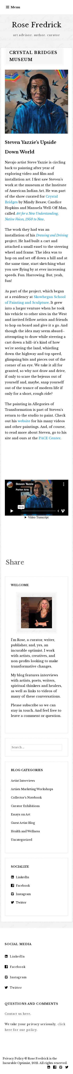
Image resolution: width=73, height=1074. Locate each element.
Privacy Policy (13, 1058)
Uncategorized (21, 840)
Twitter (21, 902)
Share (15, 562)
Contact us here (17, 1014)
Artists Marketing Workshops (32, 789)
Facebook (23, 885)
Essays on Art (20, 814)
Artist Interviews (23, 780)
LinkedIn (22, 877)
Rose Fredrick (37, 25)
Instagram (23, 894)
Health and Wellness (25, 831)
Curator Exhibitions (25, 806)
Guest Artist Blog (23, 823)
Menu (15, 7)
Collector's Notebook (26, 797)
